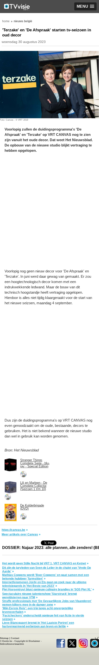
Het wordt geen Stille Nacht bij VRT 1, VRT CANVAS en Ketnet (44, 563)
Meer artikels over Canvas (20, 534)
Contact (15, 638)
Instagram (83, 642)
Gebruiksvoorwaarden (12, 644)
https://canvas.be (13, 530)
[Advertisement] (49, 213)
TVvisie (94, 642)
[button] (85, 6)
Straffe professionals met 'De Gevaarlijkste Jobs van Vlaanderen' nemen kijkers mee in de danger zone (47, 602)
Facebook (60, 642)
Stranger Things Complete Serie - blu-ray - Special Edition (35, 463)
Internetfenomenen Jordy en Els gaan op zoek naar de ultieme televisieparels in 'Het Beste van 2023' (44, 584)
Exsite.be (7, 641)
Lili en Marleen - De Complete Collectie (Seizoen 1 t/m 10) (33, 486)
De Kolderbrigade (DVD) (32, 507)
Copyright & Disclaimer (27, 641)
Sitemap (4, 638)
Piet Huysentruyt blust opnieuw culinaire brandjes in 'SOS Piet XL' (47, 589)
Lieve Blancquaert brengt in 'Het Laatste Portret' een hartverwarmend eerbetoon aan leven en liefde (38, 624)
